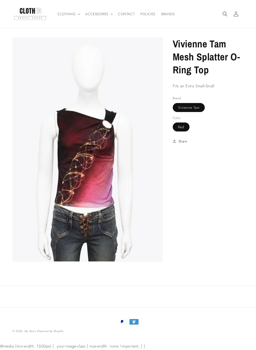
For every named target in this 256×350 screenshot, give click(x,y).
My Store (30, 331)
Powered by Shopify (50, 331)
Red (181, 126)
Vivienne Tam (189, 107)
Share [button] (182, 141)
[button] (68, 14)
